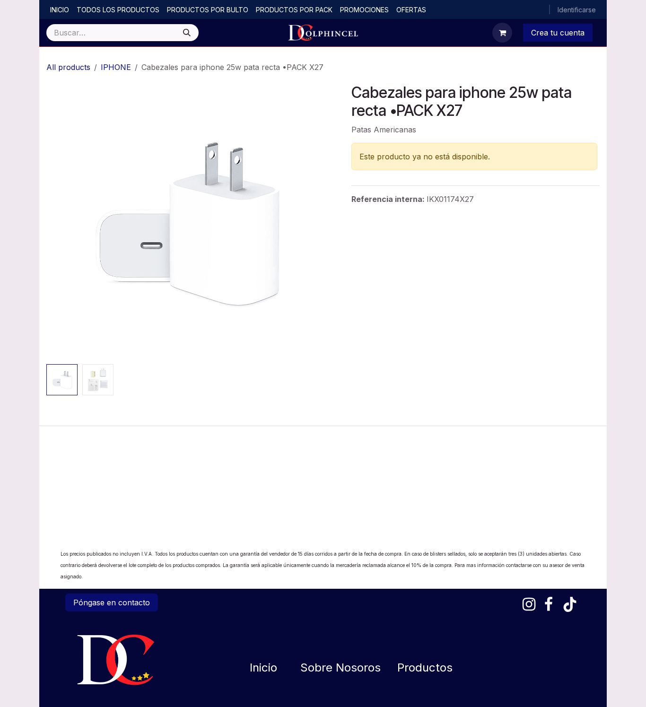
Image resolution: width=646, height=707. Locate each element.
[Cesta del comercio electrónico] (502, 33)
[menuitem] (59, 9)
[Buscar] (187, 32)
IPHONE (116, 67)
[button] (60, 222)
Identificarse (577, 10)
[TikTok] (569, 604)
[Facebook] (548, 604)
